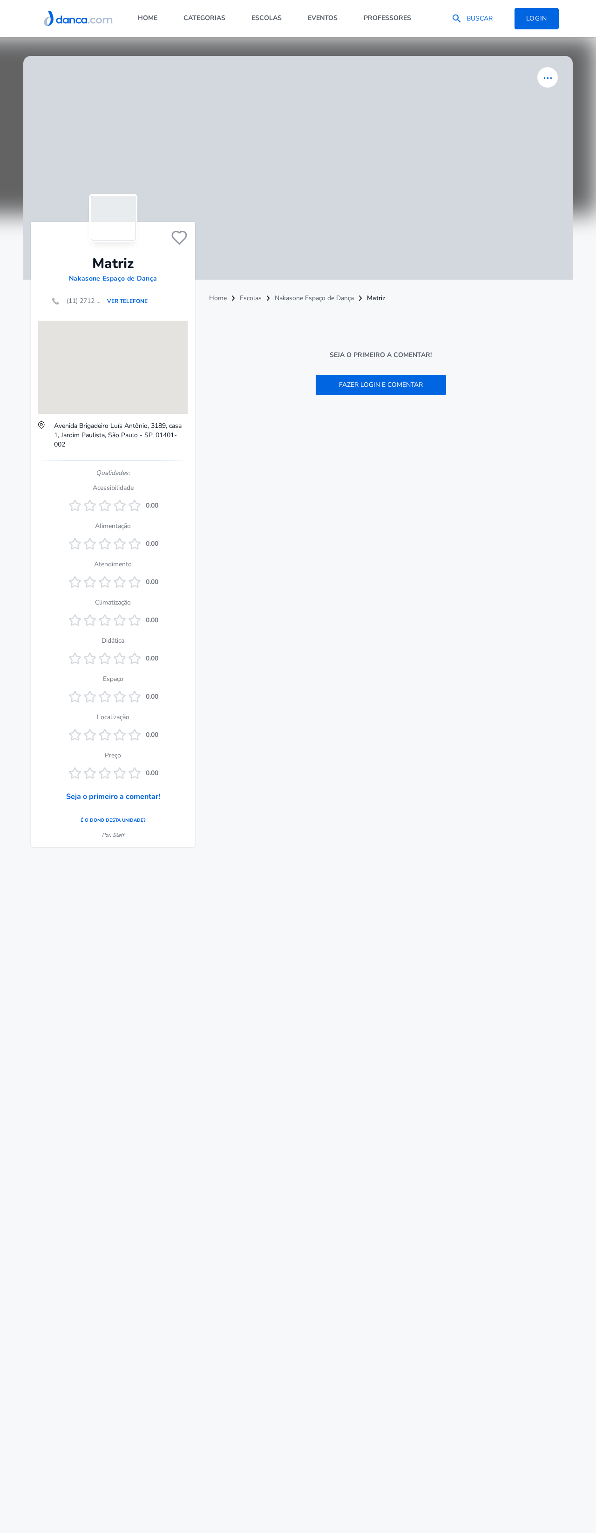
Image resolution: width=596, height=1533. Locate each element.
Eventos (323, 18)
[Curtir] (179, 237)
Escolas (266, 18)
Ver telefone (127, 301)
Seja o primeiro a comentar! (113, 796)
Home (147, 18)
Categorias (204, 18)
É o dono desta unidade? (113, 820)
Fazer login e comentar (381, 384)
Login (537, 18)
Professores (387, 18)
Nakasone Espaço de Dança (113, 278)
